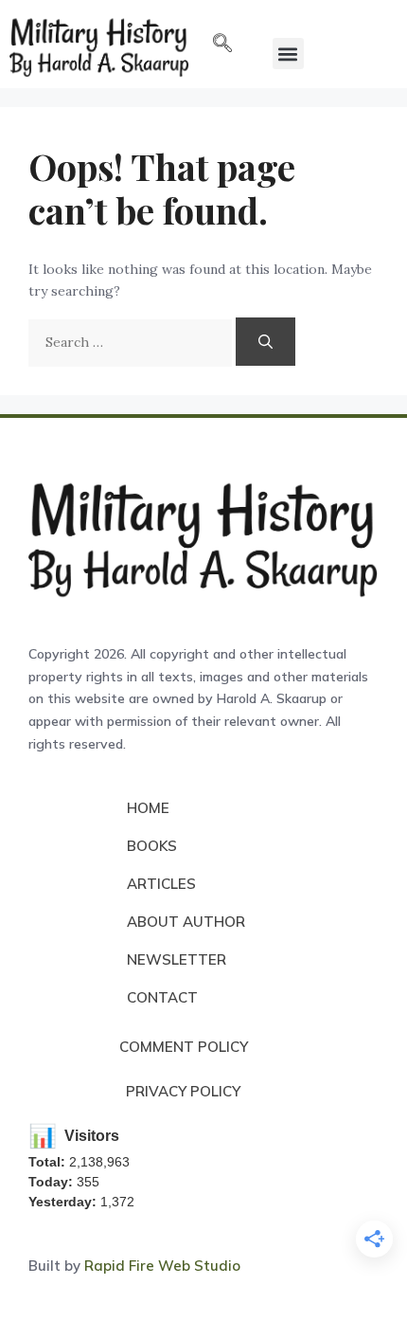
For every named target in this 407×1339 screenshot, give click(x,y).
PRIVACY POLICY (183, 1091)
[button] (222, 44)
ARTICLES (161, 884)
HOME (148, 808)
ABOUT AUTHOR (186, 922)
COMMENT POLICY (183, 1047)
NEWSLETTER (176, 959)
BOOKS (152, 846)
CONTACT (162, 997)
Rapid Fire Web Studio (162, 1266)
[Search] (265, 341)
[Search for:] (132, 342)
